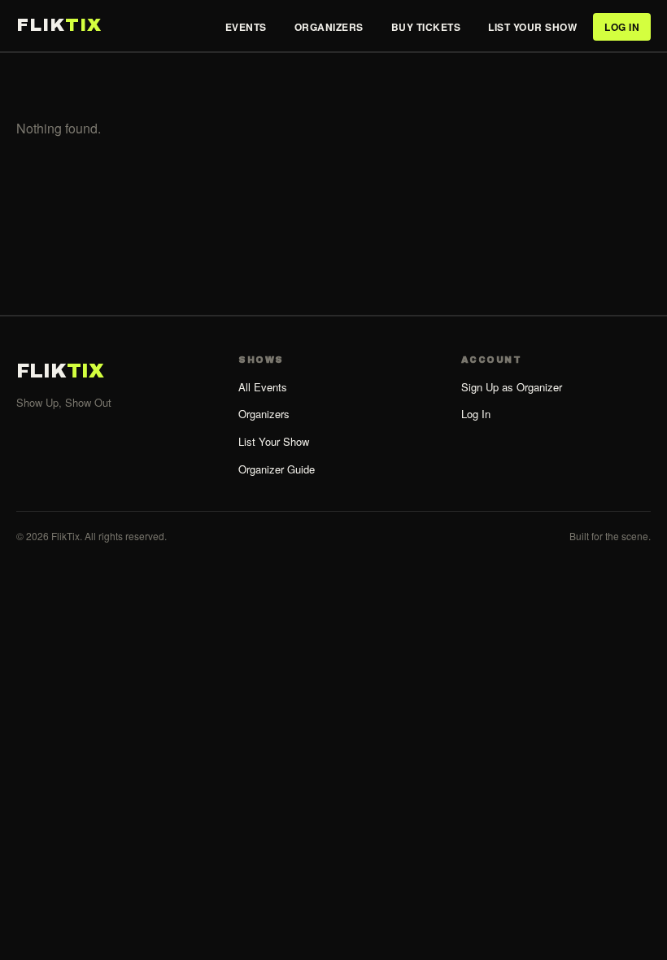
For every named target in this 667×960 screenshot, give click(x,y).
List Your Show (532, 27)
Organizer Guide (276, 469)
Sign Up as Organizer (511, 387)
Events (246, 27)
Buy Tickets (426, 27)
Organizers (329, 27)
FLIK (59, 25)
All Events (262, 387)
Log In (621, 27)
